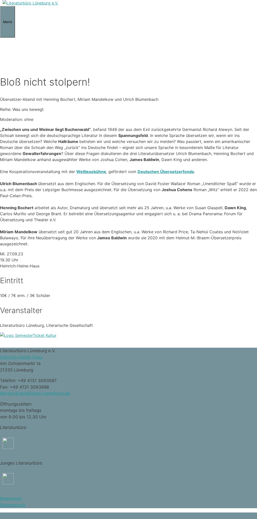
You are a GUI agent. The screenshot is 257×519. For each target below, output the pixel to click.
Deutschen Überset (157, 171)
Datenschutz (12, 504)
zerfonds (185, 171)
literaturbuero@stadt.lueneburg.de (35, 393)
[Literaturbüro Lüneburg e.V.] (30, 3)
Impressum (11, 498)
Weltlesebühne (91, 171)
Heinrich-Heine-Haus (21, 357)
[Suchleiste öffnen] (2, 52)
